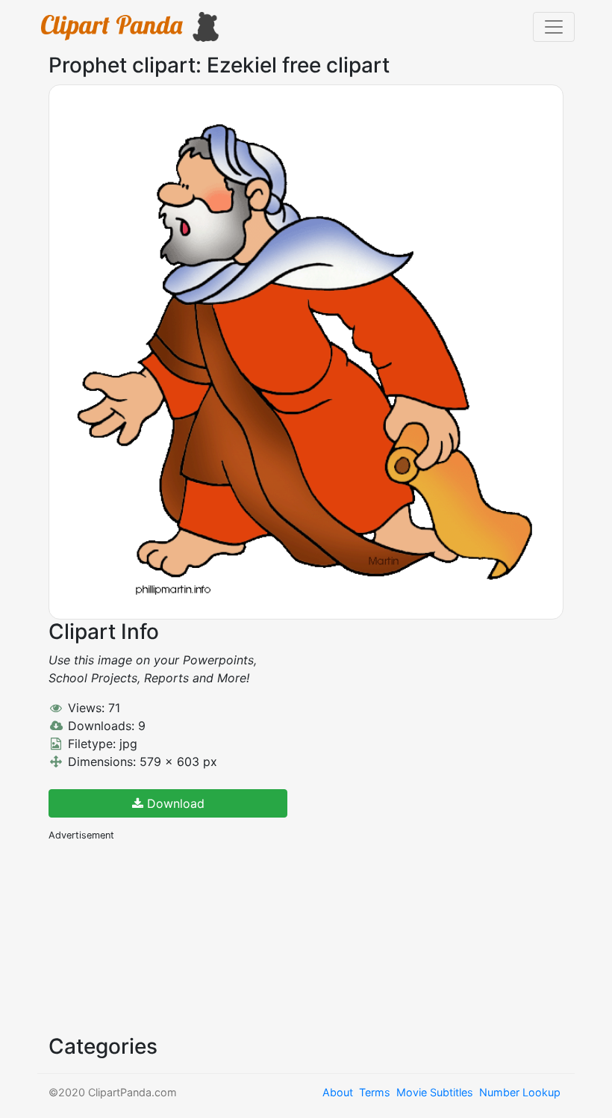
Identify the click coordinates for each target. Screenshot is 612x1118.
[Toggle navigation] (554, 27)
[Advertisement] (160, 936)
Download (173, 803)
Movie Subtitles (434, 1092)
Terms (374, 1092)
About (337, 1092)
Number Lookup (520, 1092)
